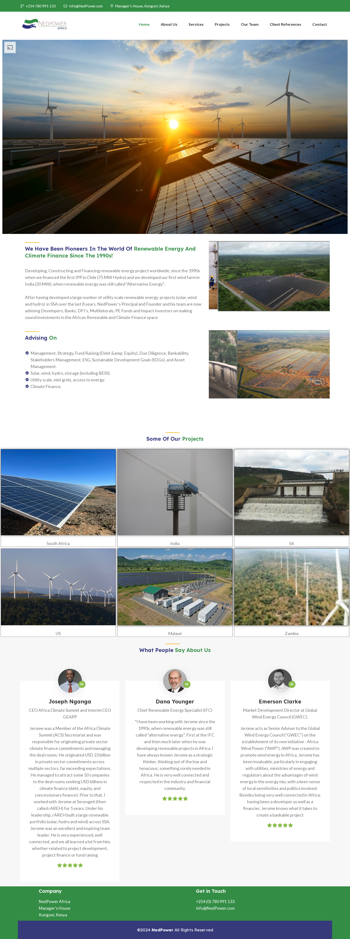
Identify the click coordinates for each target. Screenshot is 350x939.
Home (144, 24)
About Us (169, 24)
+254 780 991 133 (41, 6)
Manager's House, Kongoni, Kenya (142, 6)
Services (196, 24)
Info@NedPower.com (86, 6)
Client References (285, 24)
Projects (222, 24)
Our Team (250, 24)
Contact (319, 24)
